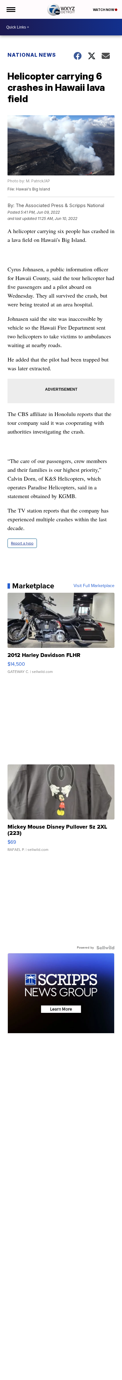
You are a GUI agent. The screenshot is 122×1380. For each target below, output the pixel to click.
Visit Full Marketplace (94, 586)
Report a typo (22, 543)
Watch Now (104, 10)
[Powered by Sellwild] (105, 947)
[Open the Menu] (10, 9)
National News (32, 55)
